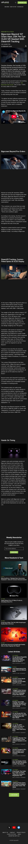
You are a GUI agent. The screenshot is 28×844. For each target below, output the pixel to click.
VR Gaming (15, 655)
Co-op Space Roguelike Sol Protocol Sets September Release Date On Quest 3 (19, 659)
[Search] (15, 2)
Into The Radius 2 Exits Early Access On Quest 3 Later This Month (19, 762)
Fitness (14, 667)
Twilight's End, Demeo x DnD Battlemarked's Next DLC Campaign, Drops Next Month (19, 692)
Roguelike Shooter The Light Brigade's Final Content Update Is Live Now (19, 740)
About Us (5, 832)
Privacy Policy (21, 832)
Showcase (20, 6)
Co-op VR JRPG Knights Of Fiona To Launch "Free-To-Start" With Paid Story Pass (19, 727)
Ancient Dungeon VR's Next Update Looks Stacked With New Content (19, 752)
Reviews (7, 6)
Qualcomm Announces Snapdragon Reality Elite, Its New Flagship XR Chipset (13, 645)
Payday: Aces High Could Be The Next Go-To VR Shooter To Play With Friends (19, 704)
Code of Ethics (11, 834)
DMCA (19, 834)
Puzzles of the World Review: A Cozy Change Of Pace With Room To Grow (18, 681)
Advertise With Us (14, 836)
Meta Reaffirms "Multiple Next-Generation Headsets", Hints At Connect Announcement (13, 579)
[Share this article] (26, 46)
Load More (14, 795)
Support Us (22, 2)
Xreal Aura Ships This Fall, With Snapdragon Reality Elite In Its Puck (13, 623)
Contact (12, 832)
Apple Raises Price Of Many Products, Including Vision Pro (11, 601)
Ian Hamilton (5, 44)
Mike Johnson (16, 663)
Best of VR (13, 6)
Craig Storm (16, 673)
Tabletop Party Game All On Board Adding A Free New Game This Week (19, 785)
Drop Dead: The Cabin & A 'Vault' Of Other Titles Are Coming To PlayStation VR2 (19, 773)
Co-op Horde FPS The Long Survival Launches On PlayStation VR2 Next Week (19, 715)
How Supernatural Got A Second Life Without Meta (19, 670)
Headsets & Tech (7, 31)
